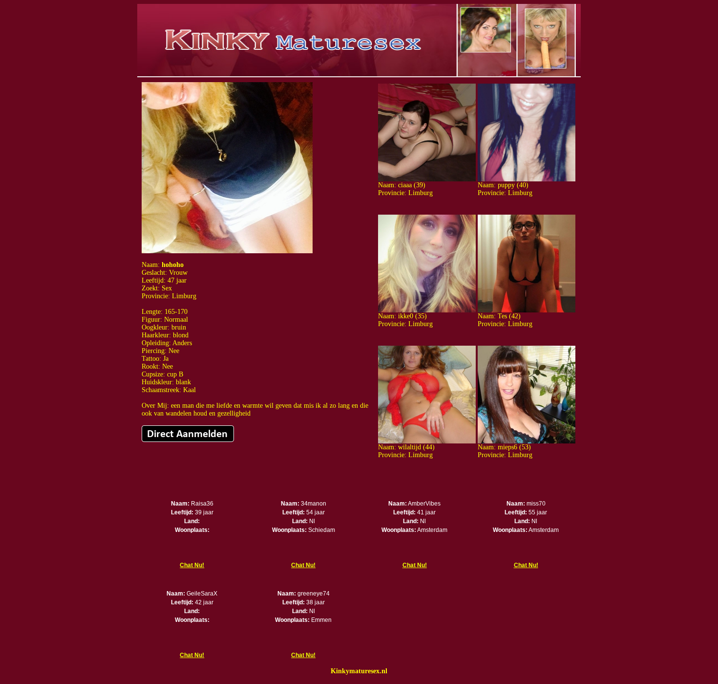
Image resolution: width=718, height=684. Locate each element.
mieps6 (507, 447)
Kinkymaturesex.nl (359, 671)
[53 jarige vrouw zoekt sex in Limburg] (526, 441)
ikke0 (405, 316)
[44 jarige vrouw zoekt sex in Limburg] (427, 441)
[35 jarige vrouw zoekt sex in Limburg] (427, 310)
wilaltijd (409, 447)
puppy (506, 185)
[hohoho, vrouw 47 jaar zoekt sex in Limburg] (227, 251)
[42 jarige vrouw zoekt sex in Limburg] (526, 310)
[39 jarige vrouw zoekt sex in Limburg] (427, 179)
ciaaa (405, 185)
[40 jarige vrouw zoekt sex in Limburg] (526, 179)
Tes (502, 316)
